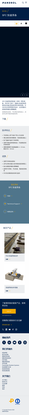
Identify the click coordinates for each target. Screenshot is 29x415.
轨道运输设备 (6, 370)
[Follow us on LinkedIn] (9, 342)
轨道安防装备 (6, 369)
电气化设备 (5, 354)
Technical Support (13, 204)
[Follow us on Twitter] (4, 342)
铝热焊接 (4, 352)
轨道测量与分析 (6, 367)
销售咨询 (10, 211)
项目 (3, 389)
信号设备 (4, 363)
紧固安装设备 (6, 356)
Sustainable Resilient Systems (10, 365)
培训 (8, 196)
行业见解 (4, 383)
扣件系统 (4, 360)
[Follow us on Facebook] (20, 342)
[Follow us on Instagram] (25, 342)
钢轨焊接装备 (6, 361)
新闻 (3, 385)
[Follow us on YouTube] (14, 342)
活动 (3, 387)
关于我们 (4, 380)
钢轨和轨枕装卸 (6, 358)
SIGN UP (9, 311)
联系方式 (4, 381)
